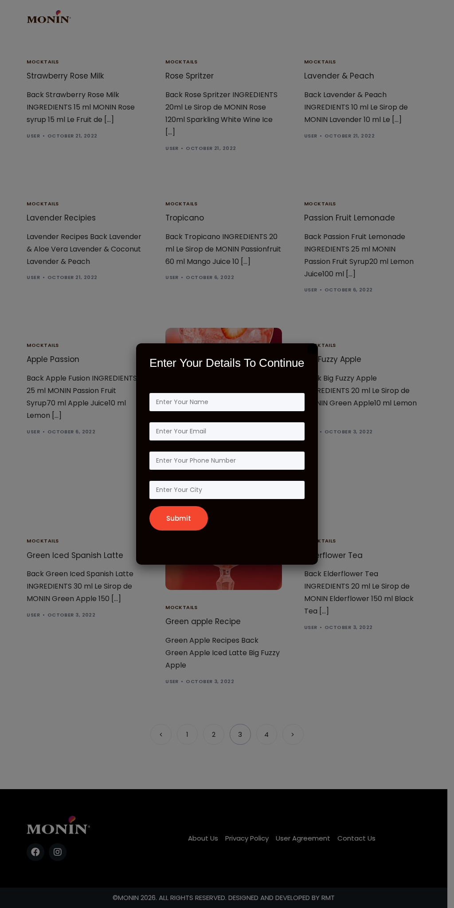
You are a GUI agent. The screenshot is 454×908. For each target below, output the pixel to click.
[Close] (312, 348)
